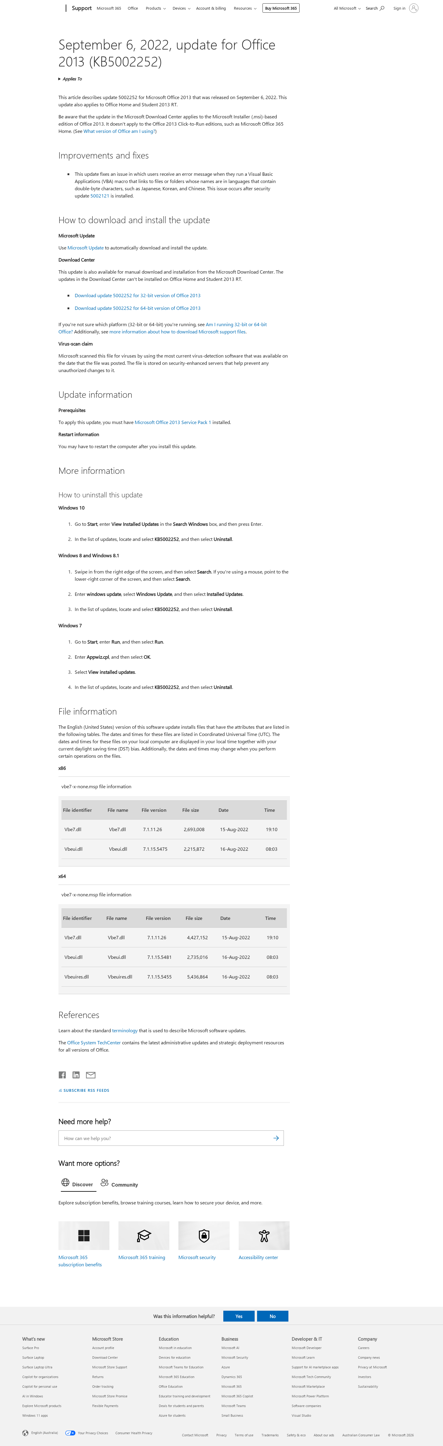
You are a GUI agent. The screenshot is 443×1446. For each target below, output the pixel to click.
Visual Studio (301, 1415)
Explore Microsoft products (41, 1405)
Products (153, 8)
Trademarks (270, 1435)
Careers (363, 1347)
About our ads (324, 1435)
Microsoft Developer (307, 1347)
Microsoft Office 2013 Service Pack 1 (173, 422)
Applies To (72, 79)
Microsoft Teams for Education (181, 1367)
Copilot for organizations (40, 1376)
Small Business (232, 1415)
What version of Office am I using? (119, 131)
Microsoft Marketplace (308, 1386)
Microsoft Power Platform (310, 1396)
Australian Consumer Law (361, 1435)
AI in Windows (32, 1396)
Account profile (103, 1347)
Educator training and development (184, 1396)
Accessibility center (258, 1257)
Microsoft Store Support (109, 1367)
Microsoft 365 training (141, 1257)
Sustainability (368, 1386)
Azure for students (172, 1415)
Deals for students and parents (181, 1405)
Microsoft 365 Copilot (237, 1396)
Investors (364, 1376)
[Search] (276, 1138)
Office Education (171, 1386)
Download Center (105, 1357)
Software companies (306, 1405)
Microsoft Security (235, 1357)
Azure (226, 1367)
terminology (125, 1030)
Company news (369, 1357)
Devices (179, 8)
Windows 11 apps (35, 1415)
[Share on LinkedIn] (73, 1074)
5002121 (100, 195)
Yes (239, 1316)
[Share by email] (88, 1074)
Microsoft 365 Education (176, 1376)
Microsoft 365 (109, 8)
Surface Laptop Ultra (37, 1367)
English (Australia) (44, 1432)
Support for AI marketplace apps (315, 1367)
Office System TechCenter (94, 1042)
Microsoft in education (175, 1347)
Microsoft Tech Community (311, 1376)
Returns (98, 1376)
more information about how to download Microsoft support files (177, 331)
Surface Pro (30, 1347)
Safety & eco (296, 1435)
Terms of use (244, 1435)
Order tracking (102, 1386)
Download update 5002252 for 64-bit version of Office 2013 (138, 308)
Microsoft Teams (234, 1405)
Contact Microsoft (195, 1435)
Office (133, 8)
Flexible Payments (105, 1405)
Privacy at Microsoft (372, 1367)
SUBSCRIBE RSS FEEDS (86, 1090)
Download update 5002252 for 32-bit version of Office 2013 (138, 295)
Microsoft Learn (303, 1357)
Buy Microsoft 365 (281, 8)
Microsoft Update (86, 247)
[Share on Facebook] (62, 1074)
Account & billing (211, 8)
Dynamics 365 (232, 1376)
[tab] (78, 1184)
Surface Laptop (33, 1357)
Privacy (221, 1435)
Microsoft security (197, 1257)
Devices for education (174, 1357)
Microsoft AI (230, 1347)
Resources (243, 8)
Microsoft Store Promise (109, 1396)
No (273, 1316)
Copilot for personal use (39, 1386)
